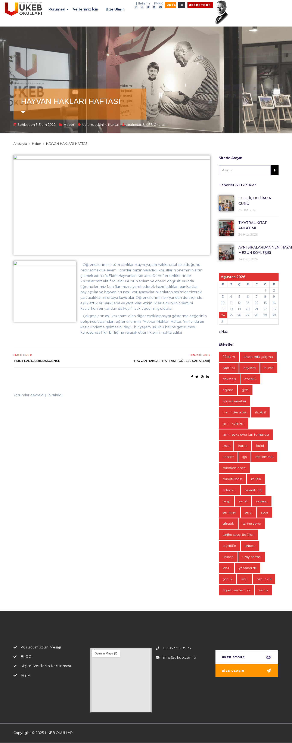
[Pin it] (202, 377)
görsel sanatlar (234, 401)
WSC (226, 568)
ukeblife (229, 546)
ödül (244, 579)
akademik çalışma (258, 357)
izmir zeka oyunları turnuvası (246, 434)
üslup (263, 590)
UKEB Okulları (154, 125)
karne (243, 446)
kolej (260, 446)
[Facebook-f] (142, 7)
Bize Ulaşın (115, 9)
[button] (170, 5)
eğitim (87, 125)
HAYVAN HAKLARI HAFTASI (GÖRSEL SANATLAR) (172, 361)
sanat (243, 501)
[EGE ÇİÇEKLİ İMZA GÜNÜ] (226, 203)
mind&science (234, 468)
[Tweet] (196, 377)
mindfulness (232, 479)
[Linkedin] (154, 7)
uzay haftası (251, 557)
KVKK (158, 3)
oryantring (253, 490)
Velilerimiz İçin (85, 9)
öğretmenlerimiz (236, 590)
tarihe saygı (251, 523)
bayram (249, 368)
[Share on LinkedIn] (207, 377)
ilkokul (113, 125)
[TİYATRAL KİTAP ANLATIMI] (226, 228)
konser (228, 457)
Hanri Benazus (234, 412)
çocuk (227, 579)
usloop (228, 557)
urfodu (250, 546)
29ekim (229, 357)
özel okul (264, 579)
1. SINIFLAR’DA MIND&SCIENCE (37, 361)
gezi (245, 390)
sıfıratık (228, 523)
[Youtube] (160, 7)
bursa (268, 368)
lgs (244, 457)
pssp (226, 501)
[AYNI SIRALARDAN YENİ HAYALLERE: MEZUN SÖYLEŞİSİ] (226, 252)
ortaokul (229, 490)
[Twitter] (148, 7)
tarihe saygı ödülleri (238, 535)
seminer (229, 512)
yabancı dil (248, 568)
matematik (264, 457)
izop (226, 446)
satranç (262, 501)
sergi (248, 512)
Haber (69, 125)
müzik (256, 479)
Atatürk (229, 368)
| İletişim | (144, 3)
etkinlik (100, 125)
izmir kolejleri (233, 423)
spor (264, 512)
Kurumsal (57, 9)
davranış (229, 379)
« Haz (223, 332)
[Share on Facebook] (192, 377)
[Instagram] (136, 7)
